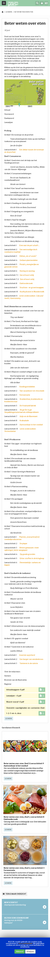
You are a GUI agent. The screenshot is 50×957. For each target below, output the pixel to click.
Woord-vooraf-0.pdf (15, 702)
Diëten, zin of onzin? (28, 256)
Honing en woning (27, 271)
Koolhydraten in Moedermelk (32, 292)
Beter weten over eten (23, 12)
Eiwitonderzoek (26, 283)
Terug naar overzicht (15, 894)
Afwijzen (30, 951)
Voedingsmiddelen (27, 387)
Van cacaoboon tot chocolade (32, 391)
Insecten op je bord (27, 655)
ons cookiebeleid (25, 943)
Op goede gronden (27, 554)
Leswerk (9, 12)
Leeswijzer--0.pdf (13, 696)
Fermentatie (25, 395)
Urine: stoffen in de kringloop (32, 558)
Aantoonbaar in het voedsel (31, 425)
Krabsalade (24, 420)
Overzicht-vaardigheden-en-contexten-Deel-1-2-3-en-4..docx (25, 710)
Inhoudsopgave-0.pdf (15, 690)
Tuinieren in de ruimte (29, 663)
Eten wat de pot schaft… (29, 245)
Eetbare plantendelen (29, 260)
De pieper (23, 543)
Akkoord (19, 951)
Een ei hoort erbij (26, 275)
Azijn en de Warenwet (29, 416)
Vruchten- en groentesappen (32, 287)
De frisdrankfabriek (28, 406)
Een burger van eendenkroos (31, 659)
